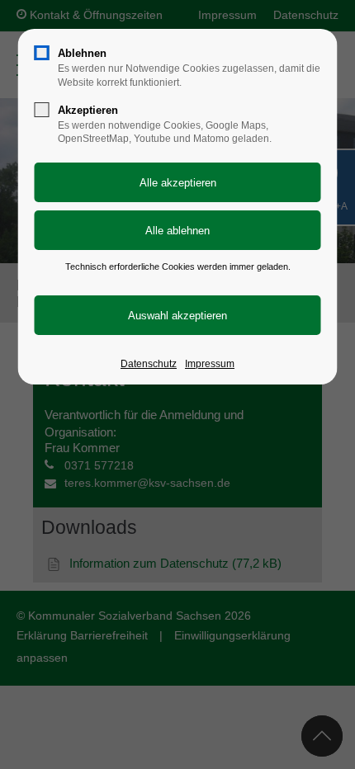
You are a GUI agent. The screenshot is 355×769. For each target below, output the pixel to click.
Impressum (209, 364)
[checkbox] (42, 52)
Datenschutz (149, 364)
